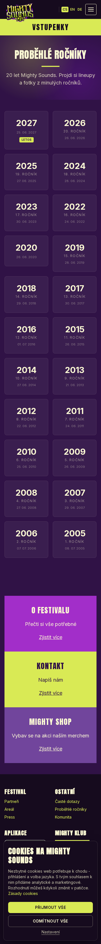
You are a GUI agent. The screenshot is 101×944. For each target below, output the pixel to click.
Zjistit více (50, 637)
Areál (9, 809)
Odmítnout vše (50, 921)
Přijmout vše (50, 907)
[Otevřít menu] (91, 9)
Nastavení (51, 932)
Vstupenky (50, 27)
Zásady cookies (23, 893)
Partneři (11, 801)
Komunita (63, 817)
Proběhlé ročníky (71, 809)
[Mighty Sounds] (19, 12)
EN (72, 9)
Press (9, 817)
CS (65, 9)
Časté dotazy (67, 801)
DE (79, 9)
